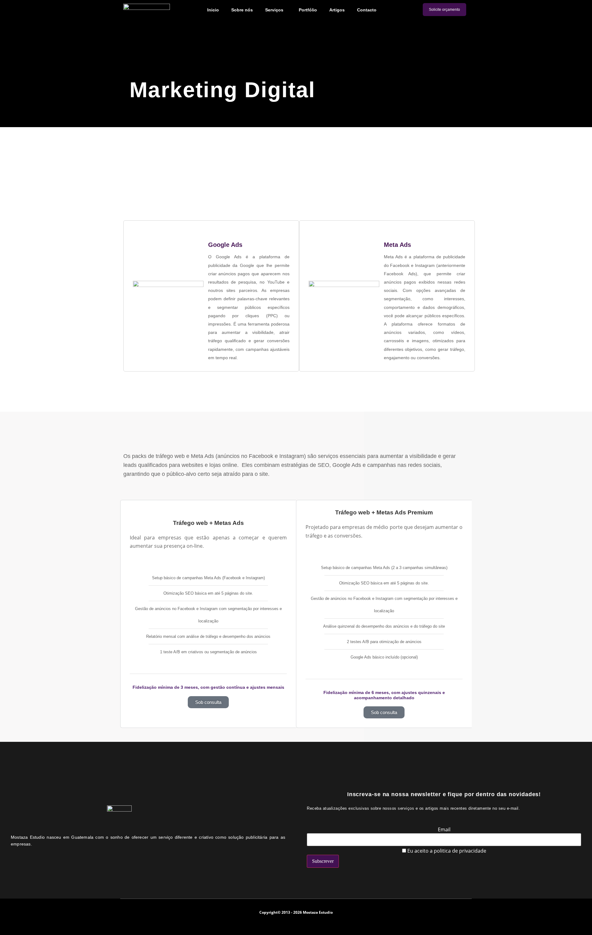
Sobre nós (242, 9)
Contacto (366, 9)
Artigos (337, 9)
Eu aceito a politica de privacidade (446, 850)
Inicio (213, 9)
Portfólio (308, 9)
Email (444, 829)
